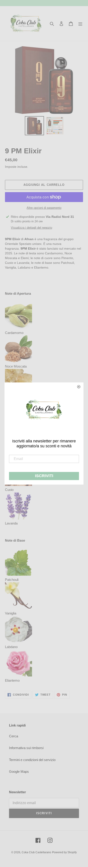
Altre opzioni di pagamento (44, 207)
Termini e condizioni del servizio (32, 760)
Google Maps (19, 771)
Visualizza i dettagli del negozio (31, 227)
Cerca (13, 736)
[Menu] (80, 23)
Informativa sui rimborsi (26, 748)
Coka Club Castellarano (36, 852)
